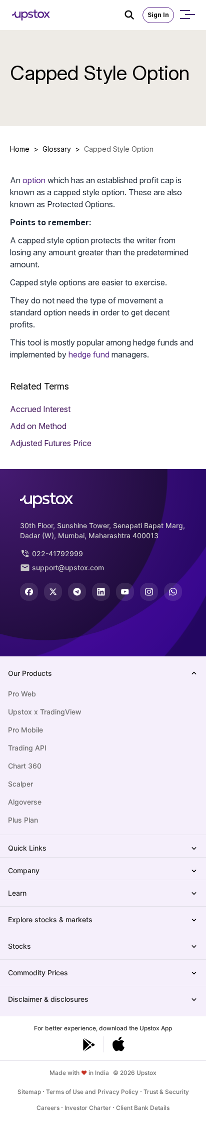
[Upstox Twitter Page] (53, 592)
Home (20, 149)
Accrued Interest (40, 409)
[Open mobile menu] (187, 15)
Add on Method (38, 426)
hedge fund (89, 354)
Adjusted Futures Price (51, 443)
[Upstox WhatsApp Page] (173, 592)
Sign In (158, 15)
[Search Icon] (133, 15)
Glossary (56, 149)
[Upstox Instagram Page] (149, 592)
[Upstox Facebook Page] (29, 592)
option (34, 180)
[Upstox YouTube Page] (125, 592)
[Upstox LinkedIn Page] (101, 592)
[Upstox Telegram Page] (77, 592)
